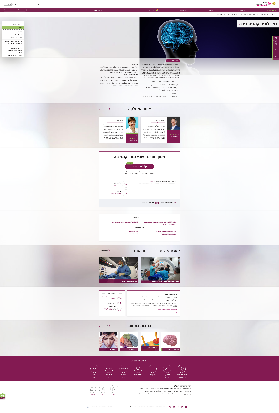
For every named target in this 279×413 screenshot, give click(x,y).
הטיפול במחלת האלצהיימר (168, 234)
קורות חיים (174, 132)
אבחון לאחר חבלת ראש (133, 231)
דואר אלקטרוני (173, 134)
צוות (20, 27)
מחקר (16, 4)
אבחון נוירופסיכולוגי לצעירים (131, 233)
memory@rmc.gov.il (108, 308)
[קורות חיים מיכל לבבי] (132, 125)
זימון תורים (37, 4)
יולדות (125, 10)
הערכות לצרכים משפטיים (15, 55)
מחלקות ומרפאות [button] (271, 10)
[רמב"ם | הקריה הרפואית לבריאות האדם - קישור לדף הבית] (265, 4)
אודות (44, 4)
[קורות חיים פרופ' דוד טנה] (173, 123)
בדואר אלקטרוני (164, 183)
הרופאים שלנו (211, 10)
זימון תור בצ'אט (98, 10)
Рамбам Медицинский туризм (137, 406)
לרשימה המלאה (104, 109)
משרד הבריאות (150, 406)
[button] (13, 23)
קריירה (30, 4)
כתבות (20, 31)
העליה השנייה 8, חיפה (160, 406)
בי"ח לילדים (152, 10)
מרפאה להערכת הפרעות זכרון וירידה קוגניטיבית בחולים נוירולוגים (13, 43)
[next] (89, 371)
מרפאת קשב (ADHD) (16, 38)
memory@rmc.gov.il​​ (115, 184)
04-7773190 (167, 202)
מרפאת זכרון (18, 34)
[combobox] (8, 4)
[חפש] (4, 10)
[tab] (275, 39)
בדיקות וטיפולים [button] (241, 10)
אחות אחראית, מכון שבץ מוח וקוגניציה (115, 122)
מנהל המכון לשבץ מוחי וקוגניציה (158, 122)
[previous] (190, 371)
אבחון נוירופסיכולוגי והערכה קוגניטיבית (165, 231)
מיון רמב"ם (183, 10)
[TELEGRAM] (160, 252)
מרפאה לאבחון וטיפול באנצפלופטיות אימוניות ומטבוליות (15, 50)
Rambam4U (152, 181)
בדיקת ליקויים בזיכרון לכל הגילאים (167, 233)
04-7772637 (148, 202)
